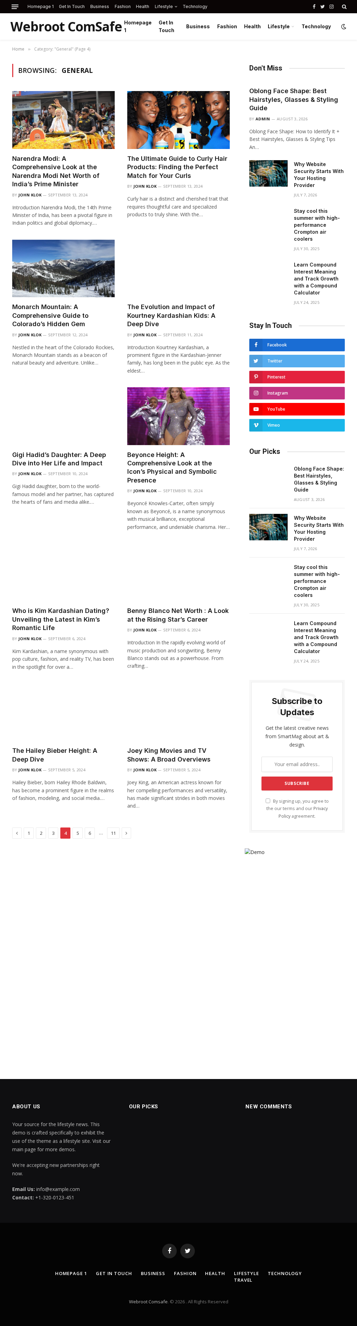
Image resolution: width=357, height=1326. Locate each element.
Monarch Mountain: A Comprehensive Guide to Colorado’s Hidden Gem (50, 315)
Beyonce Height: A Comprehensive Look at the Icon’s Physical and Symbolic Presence (172, 467)
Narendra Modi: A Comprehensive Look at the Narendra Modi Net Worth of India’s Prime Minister (55, 171)
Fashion (123, 6)
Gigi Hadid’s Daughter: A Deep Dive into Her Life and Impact (59, 459)
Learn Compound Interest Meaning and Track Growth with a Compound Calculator (316, 278)
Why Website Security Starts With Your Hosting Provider (319, 174)
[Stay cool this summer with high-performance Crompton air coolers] (268, 220)
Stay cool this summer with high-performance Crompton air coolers (317, 225)
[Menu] (15, 7)
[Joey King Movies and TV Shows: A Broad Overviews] (178, 712)
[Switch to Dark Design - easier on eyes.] (343, 26)
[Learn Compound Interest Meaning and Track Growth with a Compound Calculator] (268, 274)
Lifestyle (164, 6)
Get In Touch (72, 6)
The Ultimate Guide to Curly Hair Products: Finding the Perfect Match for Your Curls (177, 167)
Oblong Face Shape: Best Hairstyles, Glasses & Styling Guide (293, 99)
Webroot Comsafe (148, 1301)
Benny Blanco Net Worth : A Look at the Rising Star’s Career (178, 615)
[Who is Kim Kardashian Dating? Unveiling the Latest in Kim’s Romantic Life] (63, 572)
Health (142, 6)
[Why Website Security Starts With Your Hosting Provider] (268, 173)
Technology (195, 6)
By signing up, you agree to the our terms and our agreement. (297, 808)
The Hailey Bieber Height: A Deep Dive (54, 755)
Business (99, 6)
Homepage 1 (41, 6)
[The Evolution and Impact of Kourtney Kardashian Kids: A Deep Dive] (178, 268)
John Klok (29, 194)
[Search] (344, 6)
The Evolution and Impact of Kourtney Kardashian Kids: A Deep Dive (171, 315)
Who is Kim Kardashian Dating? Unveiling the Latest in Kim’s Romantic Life (60, 619)
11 (113, 833)
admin (263, 118)
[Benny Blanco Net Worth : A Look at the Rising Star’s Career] (178, 572)
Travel (243, 1280)
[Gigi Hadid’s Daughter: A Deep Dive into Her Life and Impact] (63, 416)
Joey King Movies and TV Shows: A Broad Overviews (169, 755)
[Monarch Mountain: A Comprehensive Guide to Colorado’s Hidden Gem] (63, 268)
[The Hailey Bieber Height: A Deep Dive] (63, 712)
